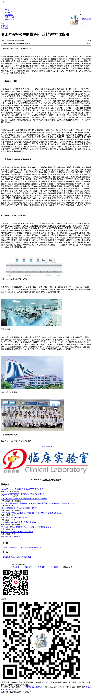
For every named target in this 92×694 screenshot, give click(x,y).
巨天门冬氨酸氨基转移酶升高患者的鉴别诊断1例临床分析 (24, 499)
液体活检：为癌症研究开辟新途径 (14, 518)
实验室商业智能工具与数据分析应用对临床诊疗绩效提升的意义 (26, 527)
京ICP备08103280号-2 (33, 687)
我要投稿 (28, 567)
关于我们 (54, 567)
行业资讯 (9, 12)
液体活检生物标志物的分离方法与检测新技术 (19, 522)
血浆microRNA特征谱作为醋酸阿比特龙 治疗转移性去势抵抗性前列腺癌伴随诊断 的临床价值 (37, 503)
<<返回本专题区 (46, 447)
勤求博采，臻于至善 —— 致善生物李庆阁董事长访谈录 (22, 548)
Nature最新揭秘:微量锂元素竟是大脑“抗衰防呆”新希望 (22, 494)
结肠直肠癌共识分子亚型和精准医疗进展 (17, 557)
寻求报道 (15, 567)
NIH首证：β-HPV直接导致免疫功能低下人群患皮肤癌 (22, 489)
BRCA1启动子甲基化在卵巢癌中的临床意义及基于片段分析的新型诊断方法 (31, 513)
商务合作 (41, 567)
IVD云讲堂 (9, 17)
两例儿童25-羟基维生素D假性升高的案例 (17, 532)
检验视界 (9, 15)
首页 (7, 10)
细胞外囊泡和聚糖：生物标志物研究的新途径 (19, 508)
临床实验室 (9, 19)
